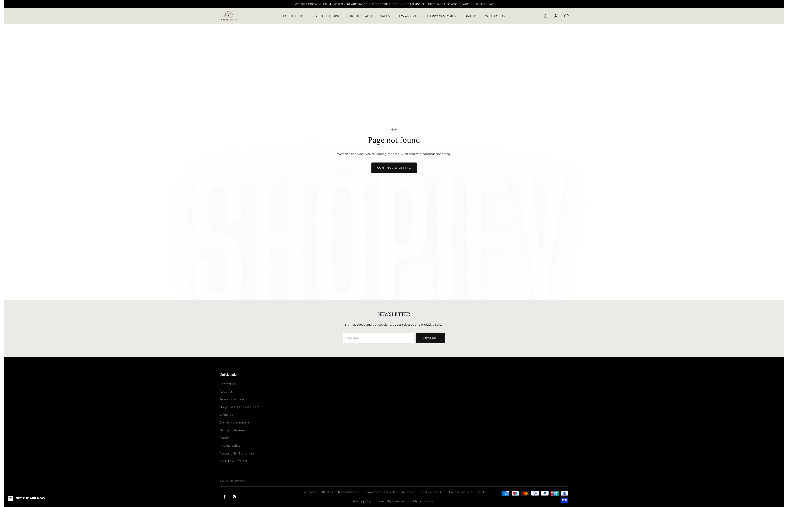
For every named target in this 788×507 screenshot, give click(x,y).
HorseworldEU (239, 480)
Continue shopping (394, 167)
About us (327, 491)
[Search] (545, 16)
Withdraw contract (423, 501)
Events (481, 491)
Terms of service (348, 491)
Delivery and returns (431, 491)
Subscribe (431, 338)
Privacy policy (362, 501)
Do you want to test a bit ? (380, 491)
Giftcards (407, 491)
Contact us (309, 491)
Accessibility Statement (391, 501)
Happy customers (460, 491)
